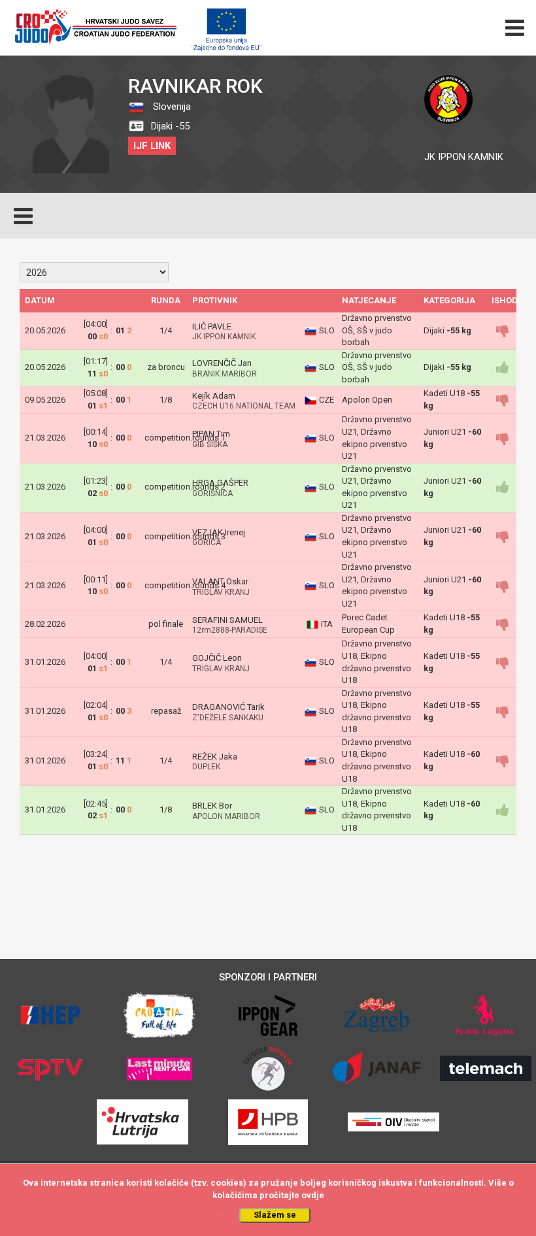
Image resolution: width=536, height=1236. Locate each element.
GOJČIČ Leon (217, 658)
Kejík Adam (213, 396)
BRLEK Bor (212, 805)
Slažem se (275, 1215)
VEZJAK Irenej (218, 532)
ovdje (312, 1195)
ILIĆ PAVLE (211, 326)
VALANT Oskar (220, 581)
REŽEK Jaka (214, 756)
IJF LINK (152, 146)
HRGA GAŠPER (220, 483)
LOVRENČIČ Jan (222, 363)
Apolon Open (367, 400)
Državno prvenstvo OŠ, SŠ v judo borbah (377, 330)
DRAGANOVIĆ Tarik (228, 707)
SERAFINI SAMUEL (227, 620)
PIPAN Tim (211, 434)
